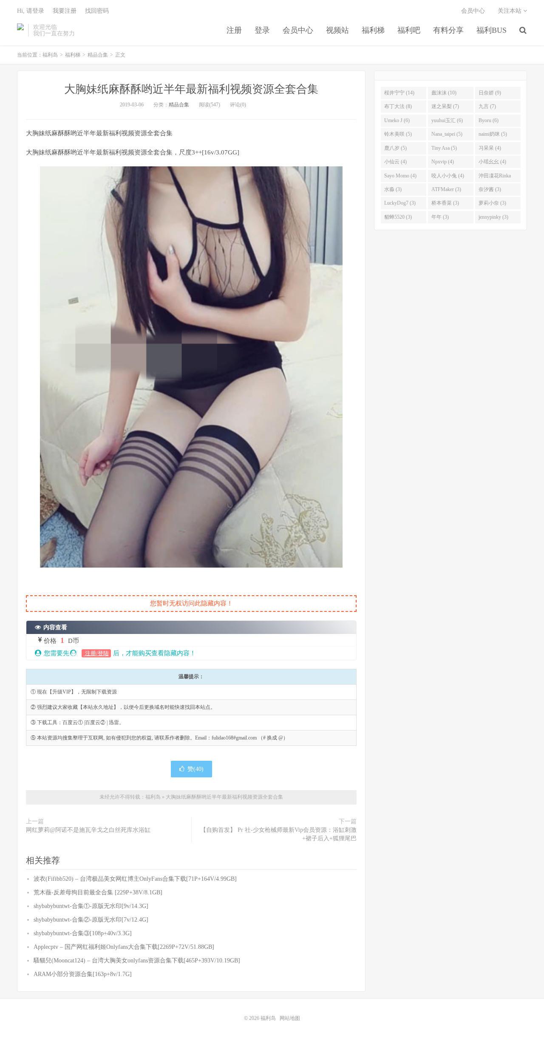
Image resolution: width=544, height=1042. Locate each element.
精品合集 (98, 55)
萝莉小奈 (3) (492, 203)
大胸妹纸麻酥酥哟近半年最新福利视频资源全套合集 (191, 89)
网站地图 (290, 1018)
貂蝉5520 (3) (398, 217)
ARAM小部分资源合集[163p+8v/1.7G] (83, 974)
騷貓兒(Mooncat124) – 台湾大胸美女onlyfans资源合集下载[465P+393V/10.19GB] (137, 960)
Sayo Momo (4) (400, 176)
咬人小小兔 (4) (447, 176)
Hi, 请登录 (30, 11)
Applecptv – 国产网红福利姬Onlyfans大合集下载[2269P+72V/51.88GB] (124, 947)
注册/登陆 (96, 653)
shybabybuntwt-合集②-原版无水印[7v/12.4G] (91, 919)
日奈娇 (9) (490, 93)
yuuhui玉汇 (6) (447, 120)
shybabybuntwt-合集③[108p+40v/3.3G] (83, 933)
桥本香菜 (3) (445, 203)
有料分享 (448, 30)
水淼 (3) (393, 189)
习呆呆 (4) (490, 148)
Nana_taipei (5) (446, 134)
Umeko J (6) (397, 120)
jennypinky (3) (493, 217)
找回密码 (97, 11)
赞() (195, 769)
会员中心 (298, 30)
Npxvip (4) (442, 162)
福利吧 (408, 30)
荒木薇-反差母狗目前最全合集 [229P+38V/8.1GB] (98, 892)
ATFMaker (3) (446, 189)
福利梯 (373, 30)
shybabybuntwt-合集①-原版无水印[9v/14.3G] (91, 906)
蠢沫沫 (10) (443, 93)
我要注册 (64, 11)
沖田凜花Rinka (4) (495, 177)
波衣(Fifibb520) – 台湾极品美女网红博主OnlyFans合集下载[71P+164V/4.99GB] (135, 879)
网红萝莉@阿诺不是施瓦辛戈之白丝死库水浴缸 (88, 830)
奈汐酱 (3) (490, 189)
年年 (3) (440, 217)
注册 (234, 30)
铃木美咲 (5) (398, 134)
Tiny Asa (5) (444, 148)
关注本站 (510, 11)
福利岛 (20, 30)
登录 (262, 30)
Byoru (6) (489, 120)
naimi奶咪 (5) (493, 134)
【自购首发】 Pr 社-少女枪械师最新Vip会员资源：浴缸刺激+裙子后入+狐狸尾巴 (278, 834)
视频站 (337, 30)
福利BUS (491, 30)
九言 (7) (487, 106)
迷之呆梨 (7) (445, 106)
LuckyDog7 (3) (400, 203)
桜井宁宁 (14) (399, 93)
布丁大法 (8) (398, 106)
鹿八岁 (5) (395, 148)
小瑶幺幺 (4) (492, 162)
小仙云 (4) (395, 162)
